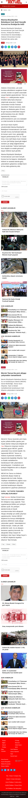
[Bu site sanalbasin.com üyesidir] (19, 760)
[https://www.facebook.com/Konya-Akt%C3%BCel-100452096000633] (2, 770)
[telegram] (12, 47)
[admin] (14, 770)
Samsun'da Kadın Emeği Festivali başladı (11, 300)
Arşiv (11, 753)
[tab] (5, 177)
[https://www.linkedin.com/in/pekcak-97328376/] (11, 770)
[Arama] (26, 2)
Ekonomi (17, 742)
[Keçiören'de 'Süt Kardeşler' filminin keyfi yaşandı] (14, 242)
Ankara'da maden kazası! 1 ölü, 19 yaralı (13, 648)
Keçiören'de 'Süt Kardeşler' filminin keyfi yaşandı (12, 254)
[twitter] (5, 47)
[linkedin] (15, 47)
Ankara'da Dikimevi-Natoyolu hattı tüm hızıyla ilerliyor (12, 230)
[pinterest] (19, 47)
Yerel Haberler (14, 749)
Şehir (9, 10)
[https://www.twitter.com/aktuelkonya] (5, 770)
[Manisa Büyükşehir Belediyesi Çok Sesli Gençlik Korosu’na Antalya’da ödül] (14, 59)
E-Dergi (17, 740)
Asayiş (4, 740)
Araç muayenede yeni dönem (12, 626)
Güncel (4, 745)
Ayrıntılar (12, 796)
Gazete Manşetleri (5, 761)
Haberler (5, 10)
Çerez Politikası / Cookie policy (13, 782)
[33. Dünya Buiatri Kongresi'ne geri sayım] (14, 593)
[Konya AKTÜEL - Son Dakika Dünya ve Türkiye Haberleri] (14, 2)
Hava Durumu (4, 759)
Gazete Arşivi (13, 756)
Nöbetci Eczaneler (5, 764)
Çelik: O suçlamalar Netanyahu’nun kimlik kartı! (12, 672)
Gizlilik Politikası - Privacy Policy (13, 785)
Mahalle (7, 497)
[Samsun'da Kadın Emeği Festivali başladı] (14, 289)
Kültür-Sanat (18, 745)
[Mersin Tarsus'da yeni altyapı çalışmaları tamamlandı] (14, 410)
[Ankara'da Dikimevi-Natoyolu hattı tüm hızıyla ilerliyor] (14, 219)
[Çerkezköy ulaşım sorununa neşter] (14, 266)
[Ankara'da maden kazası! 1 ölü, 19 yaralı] (14, 637)
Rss (7, 775)
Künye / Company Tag (15, 775)
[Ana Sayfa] (1, 10)
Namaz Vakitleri (5, 766)
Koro (7, 97)
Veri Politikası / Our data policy (13, 788)
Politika (4, 747)
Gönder (5, 202)
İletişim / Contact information (13, 779)
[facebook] (2, 47)
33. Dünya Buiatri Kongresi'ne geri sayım (13, 604)
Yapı (3, 446)
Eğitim (3, 742)
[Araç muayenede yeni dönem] (14, 616)
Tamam (17, 796)
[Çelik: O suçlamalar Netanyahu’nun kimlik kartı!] (14, 660)
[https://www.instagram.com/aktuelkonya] (8, 770)
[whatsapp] (9, 47)
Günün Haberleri (14, 751)
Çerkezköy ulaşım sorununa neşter (12, 277)
